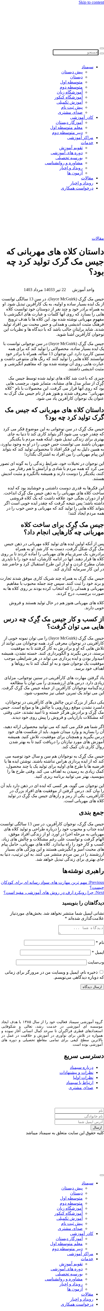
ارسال (97, 1127)
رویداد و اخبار (71, 168)
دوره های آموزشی (67, 152)
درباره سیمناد (81, 1067)
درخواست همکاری (77, 188)
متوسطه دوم (71, 87)
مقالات (87, 178)
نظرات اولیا (83, 1077)
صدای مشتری (70, 112)
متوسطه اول (71, 82)
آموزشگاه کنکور (68, 97)
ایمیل (98, 952)
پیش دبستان (72, 72)
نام (100, 942)
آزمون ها (75, 173)
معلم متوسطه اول (66, 127)
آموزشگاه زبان (70, 92)
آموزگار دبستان (69, 122)
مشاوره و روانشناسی (64, 163)
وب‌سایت (96, 962)
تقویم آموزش (71, 147)
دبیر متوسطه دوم (67, 132)
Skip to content (91, 2)
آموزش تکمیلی (70, 102)
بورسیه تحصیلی (69, 158)
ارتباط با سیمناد (79, 1082)
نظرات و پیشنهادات (76, 1072)
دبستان (76, 77)
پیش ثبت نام (72, 107)
